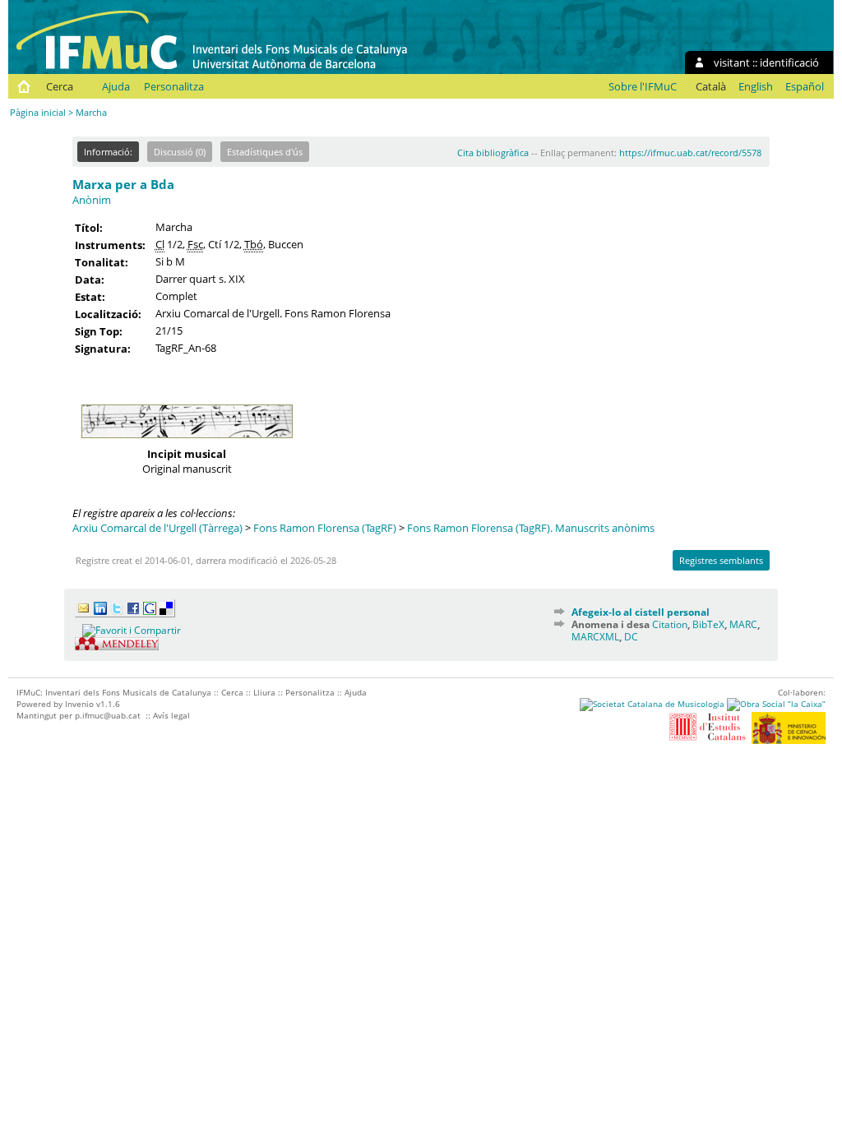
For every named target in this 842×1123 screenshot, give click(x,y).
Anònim (91, 199)
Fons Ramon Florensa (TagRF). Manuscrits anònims (531, 527)
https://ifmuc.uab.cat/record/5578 (690, 152)
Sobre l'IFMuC (642, 86)
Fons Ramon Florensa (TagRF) (324, 527)
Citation (669, 624)
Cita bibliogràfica (493, 152)
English (755, 86)
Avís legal (171, 715)
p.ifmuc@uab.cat (108, 715)
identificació (789, 62)
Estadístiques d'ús (265, 152)
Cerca (59, 86)
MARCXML (595, 637)
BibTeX (708, 624)
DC (631, 637)
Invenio (79, 703)
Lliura (264, 692)
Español (804, 86)
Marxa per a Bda (123, 184)
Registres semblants (721, 560)
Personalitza (174, 86)
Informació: (108, 152)
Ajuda (116, 86)
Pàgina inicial (38, 112)
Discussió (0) (180, 152)
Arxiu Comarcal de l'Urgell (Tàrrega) (157, 527)
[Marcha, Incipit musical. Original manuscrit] (187, 442)
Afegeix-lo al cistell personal (640, 612)
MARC (743, 624)
